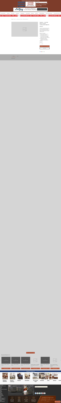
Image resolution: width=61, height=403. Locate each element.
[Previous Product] (0, 360)
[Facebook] (35, 393)
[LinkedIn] (41, 393)
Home (12, 19)
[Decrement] (40, 43)
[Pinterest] (43, 393)
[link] (14, 56)
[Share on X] (44, 51)
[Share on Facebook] (40, 51)
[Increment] (42, 43)
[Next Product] (60, 360)
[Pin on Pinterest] (41, 51)
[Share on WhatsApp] (42, 51)
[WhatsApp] (39, 393)
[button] (17, 13)
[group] (30, 363)
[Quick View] (35, 360)
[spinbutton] (41, 43)
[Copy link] (45, 393)
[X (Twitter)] (37, 393)
